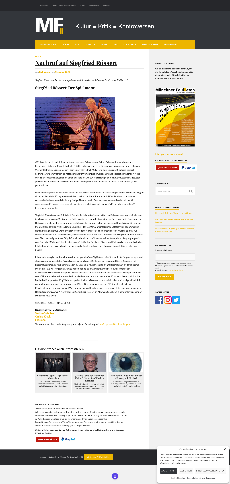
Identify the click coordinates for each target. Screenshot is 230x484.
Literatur (90, 44)
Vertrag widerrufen (98, 457)
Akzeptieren (168, 470)
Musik (104, 44)
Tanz (115, 44)
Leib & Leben (130, 44)
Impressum (210, 478)
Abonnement (170, 44)
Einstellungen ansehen (210, 470)
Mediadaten (94, 5)
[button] (224, 449)
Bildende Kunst (48, 44)
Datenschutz (54, 457)
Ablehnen (186, 470)
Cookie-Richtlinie (178, 478)
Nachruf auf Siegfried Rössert (76, 63)
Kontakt (106, 5)
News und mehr (150, 44)
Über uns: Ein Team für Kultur (64, 5)
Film (77, 44)
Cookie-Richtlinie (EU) (69, 457)
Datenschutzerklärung (195, 478)
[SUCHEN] (191, 191)
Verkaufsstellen (44, 313)
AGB (81, 457)
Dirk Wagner (45, 72)
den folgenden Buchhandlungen (114, 324)
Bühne (66, 44)
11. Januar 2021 (62, 72)
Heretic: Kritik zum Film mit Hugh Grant (173, 213)
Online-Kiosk (43, 316)
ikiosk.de (40, 319)
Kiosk (82, 5)
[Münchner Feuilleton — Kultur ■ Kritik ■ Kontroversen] (115, 25)
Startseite (44, 5)
